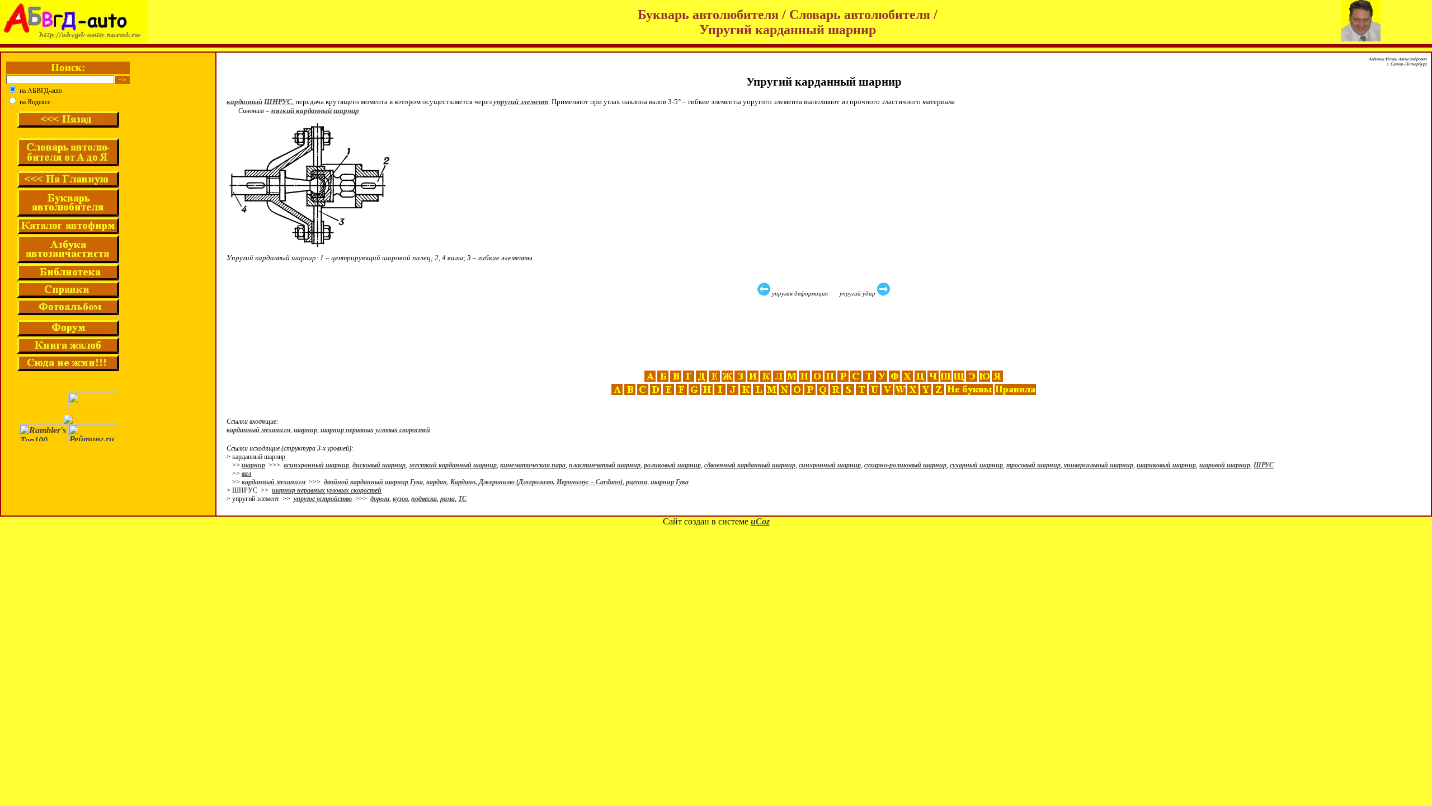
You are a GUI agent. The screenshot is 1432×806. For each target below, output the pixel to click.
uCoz (760, 521)
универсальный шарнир (1098, 465)
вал (246, 473)
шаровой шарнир (1224, 465)
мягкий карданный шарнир (315, 110)
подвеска (424, 499)
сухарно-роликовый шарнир (905, 465)
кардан (436, 482)
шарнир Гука (670, 482)
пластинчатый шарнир (604, 465)
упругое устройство (323, 499)
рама (447, 499)
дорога (379, 499)
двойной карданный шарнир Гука (373, 482)
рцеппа (636, 482)
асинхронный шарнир (316, 465)
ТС (462, 499)
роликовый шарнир (672, 465)
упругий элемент (520, 101)
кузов (400, 499)
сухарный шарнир (976, 465)
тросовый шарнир (1033, 465)
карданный (244, 101)
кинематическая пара (533, 465)
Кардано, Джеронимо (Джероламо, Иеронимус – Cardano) (536, 482)
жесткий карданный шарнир (453, 465)
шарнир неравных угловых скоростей (375, 430)
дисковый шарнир (379, 465)
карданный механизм (258, 430)
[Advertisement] (825, 333)
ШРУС (1264, 465)
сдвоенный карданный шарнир (749, 465)
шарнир (305, 430)
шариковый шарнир (1166, 465)
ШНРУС (278, 101)
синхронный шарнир (830, 465)
